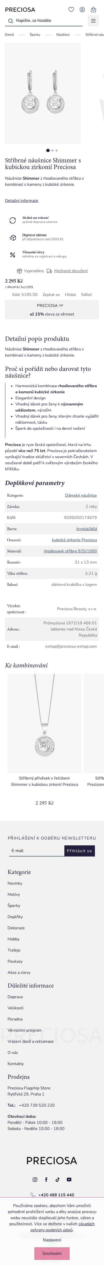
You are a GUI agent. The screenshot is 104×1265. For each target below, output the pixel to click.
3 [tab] (56, 150)
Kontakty (16, 1064)
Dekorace (16, 928)
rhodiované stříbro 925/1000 (70, 551)
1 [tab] (48, 150)
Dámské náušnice (81, 495)
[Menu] (93, 20)
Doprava (15, 997)
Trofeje (14, 950)
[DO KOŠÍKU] (44, 723)
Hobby (13, 939)
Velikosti (15, 1008)
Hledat (10, 20)
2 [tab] (52, 150)
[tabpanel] (43, 93)
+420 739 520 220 (37, 1105)
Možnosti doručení (71, 271)
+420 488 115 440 (56, 1195)
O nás (13, 1052)
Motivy (14, 894)
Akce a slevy (19, 972)
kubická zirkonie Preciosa (74, 540)
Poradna (15, 1019)
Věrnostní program (25, 1030)
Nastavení (52, 1240)
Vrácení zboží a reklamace (31, 1041)
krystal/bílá (86, 529)
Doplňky (15, 917)
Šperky (14, 905)
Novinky (15, 883)
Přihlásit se (79, 851)
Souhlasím (52, 1253)
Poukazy (15, 961)
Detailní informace (21, 200)
